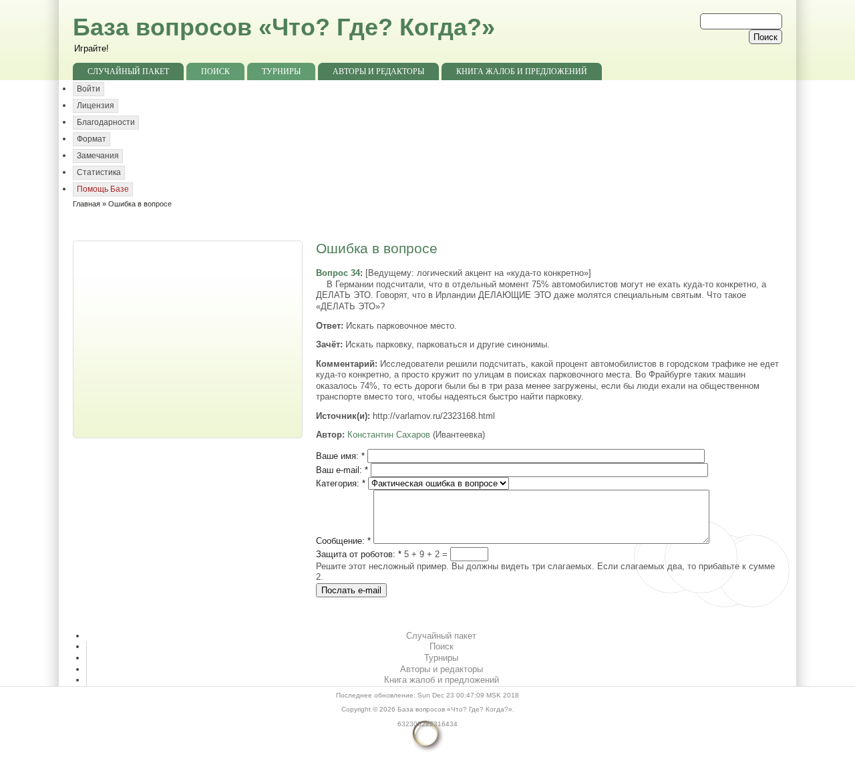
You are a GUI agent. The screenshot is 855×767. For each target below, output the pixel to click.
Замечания (98, 155)
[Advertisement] (189, 338)
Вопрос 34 (338, 273)
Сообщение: (343, 541)
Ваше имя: (340, 456)
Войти (88, 89)
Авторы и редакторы (378, 71)
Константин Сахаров (388, 435)
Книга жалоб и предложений (521, 71)
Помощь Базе (103, 189)
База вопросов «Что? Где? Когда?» (284, 27)
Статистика (99, 172)
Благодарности (106, 122)
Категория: (340, 483)
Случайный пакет (128, 71)
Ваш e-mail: (342, 470)
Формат (91, 139)
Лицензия (95, 105)
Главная (86, 204)
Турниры (281, 71)
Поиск (215, 71)
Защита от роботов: (358, 554)
